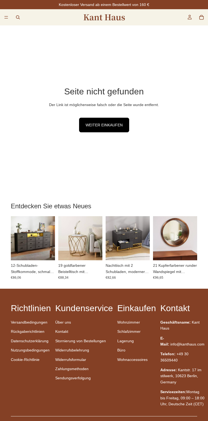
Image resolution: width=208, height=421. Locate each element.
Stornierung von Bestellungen (80, 341)
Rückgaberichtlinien (27, 331)
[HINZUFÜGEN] (94, 252)
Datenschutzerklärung (29, 341)
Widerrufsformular (70, 359)
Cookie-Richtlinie (25, 359)
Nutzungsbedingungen (30, 350)
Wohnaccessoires (132, 359)
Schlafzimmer (129, 331)
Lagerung (125, 341)
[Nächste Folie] (49, 238)
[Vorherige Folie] (17, 238)
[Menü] (6, 17)
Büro (121, 350)
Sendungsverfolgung (73, 378)
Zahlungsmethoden (72, 369)
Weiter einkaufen (104, 125)
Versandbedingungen (29, 322)
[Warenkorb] (201, 17)
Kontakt (61, 331)
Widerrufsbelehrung (72, 350)
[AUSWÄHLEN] (46, 252)
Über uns (63, 322)
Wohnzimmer (128, 322)
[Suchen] (18, 17)
